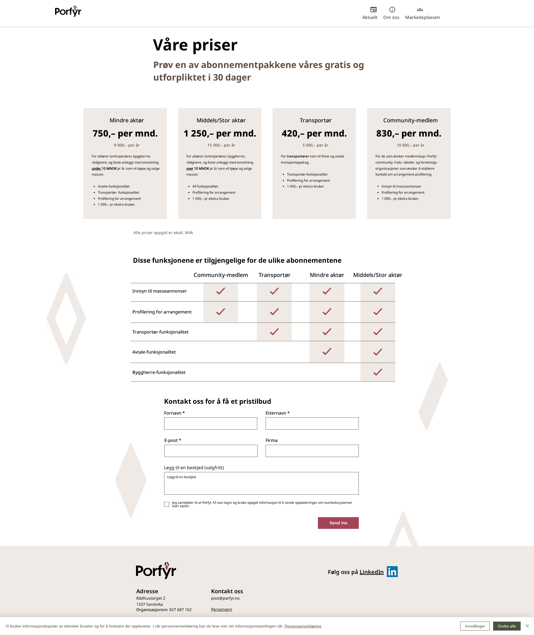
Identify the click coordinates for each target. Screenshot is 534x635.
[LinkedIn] (392, 571)
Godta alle (507, 626)
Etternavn (276, 413)
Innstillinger (475, 626)
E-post (171, 440)
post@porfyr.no (225, 598)
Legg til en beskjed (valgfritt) (194, 467)
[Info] (392, 9)
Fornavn (172, 413)
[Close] (527, 626)
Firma (272, 440)
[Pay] (373, 9)
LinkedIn (372, 572)
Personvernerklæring (303, 626)
